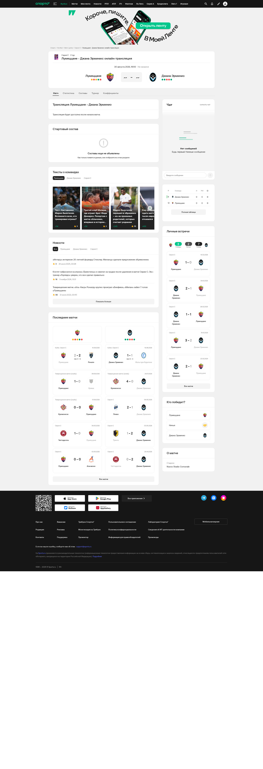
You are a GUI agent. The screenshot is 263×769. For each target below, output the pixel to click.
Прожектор (83, 537)
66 (56, 295)
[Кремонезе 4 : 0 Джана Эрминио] (169, 79)
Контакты (40, 537)
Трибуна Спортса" (86, 522)
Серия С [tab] (94, 249)
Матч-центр (68, 48)
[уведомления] (212, 4)
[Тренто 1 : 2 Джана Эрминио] (164, 79)
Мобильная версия (211, 521)
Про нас (39, 522)
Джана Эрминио (173, 76)
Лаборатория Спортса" (158, 522)
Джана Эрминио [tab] (80, 249)
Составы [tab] (83, 93)
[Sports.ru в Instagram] (224, 498)
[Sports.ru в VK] (214, 498)
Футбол (60, 48)
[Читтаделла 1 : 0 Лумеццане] (94, 79)
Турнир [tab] (95, 93)
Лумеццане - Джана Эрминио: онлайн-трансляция (100, 48)
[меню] (55, 3)
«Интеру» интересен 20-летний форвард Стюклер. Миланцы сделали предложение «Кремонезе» (101, 259)
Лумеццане (93, 76)
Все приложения (135, 498)
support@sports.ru (83, 546)
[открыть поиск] (206, 4)
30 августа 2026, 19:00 (125, 66)
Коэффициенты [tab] (110, 93)
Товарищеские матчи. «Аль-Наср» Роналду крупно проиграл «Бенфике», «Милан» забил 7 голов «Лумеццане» (100, 289)
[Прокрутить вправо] (150, 208)
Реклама (61, 529)
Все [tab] (55, 249)
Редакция (40, 529)
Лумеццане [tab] (65, 249)
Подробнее (97, 556)
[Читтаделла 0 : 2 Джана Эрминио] (162, 79)
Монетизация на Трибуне (89, 529)
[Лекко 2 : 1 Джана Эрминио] (167, 79)
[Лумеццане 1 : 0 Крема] (98, 79)
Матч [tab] (55, 93)
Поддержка (62, 537)
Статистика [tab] (68, 93)
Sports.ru (42, 553)
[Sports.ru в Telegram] (204, 498)
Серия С (78, 48)
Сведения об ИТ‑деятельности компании (166, 529)
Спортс (53, 48)
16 (56, 279)
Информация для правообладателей (124, 537)
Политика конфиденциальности (122, 529)
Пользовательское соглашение (122, 522)
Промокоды (153, 537)
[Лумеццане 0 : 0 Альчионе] (92, 79)
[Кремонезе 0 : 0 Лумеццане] (96, 79)
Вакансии (61, 522)
